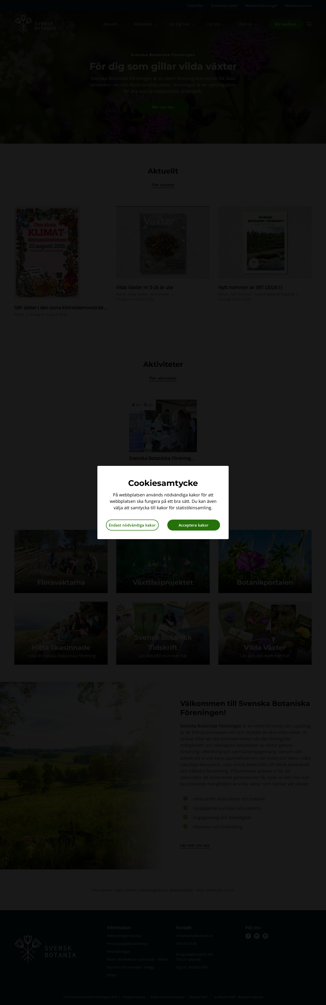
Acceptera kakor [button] (194, 525)
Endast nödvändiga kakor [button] (132, 525)
